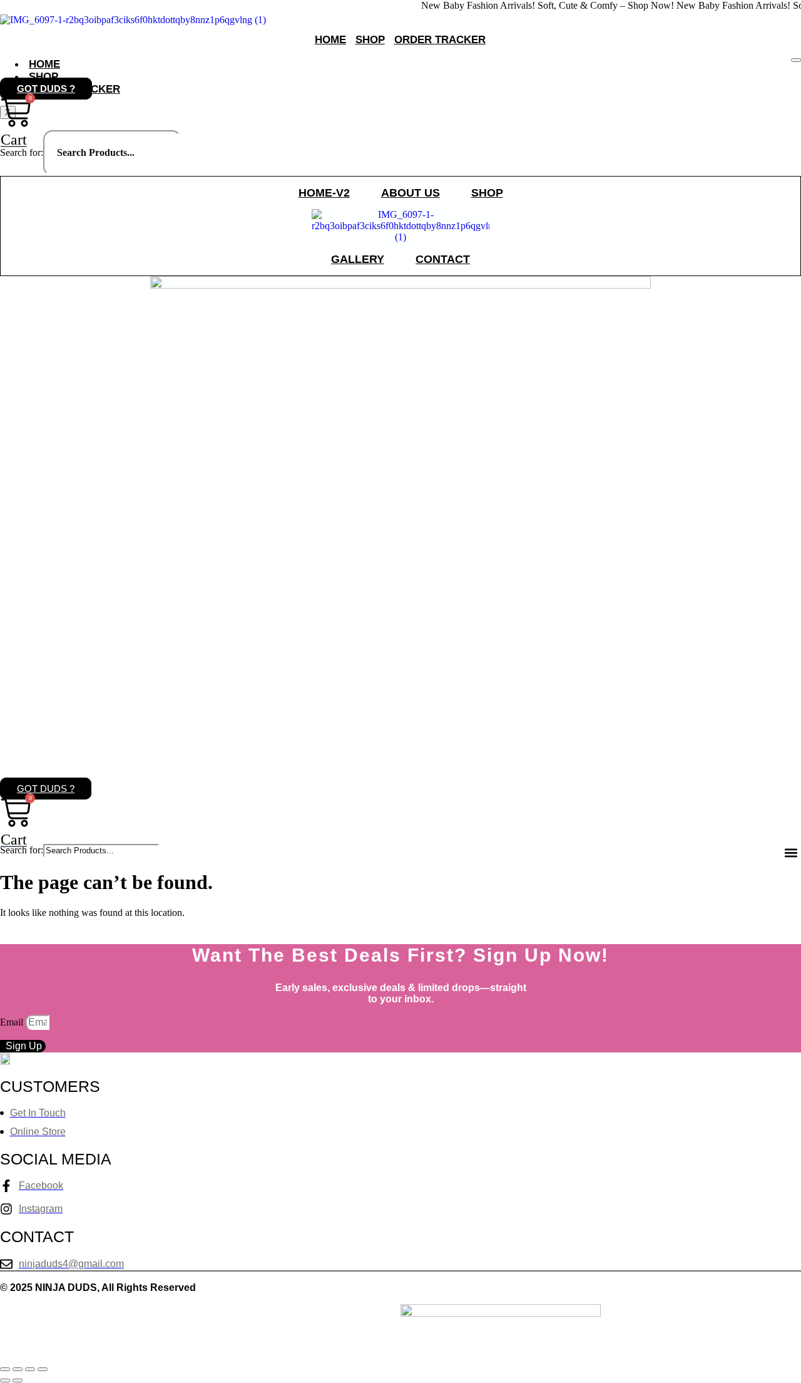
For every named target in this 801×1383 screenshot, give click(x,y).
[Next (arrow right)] (18, 1380)
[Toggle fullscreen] (18, 1369)
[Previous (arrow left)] (5, 1380)
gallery (357, 259)
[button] (790, 852)
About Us (410, 193)
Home (330, 40)
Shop (370, 40)
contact (443, 259)
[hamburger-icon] (796, 60)
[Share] (30, 1369)
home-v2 (324, 193)
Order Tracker (440, 40)
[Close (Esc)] (43, 1369)
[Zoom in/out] (5, 1369)
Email (13, 1022)
